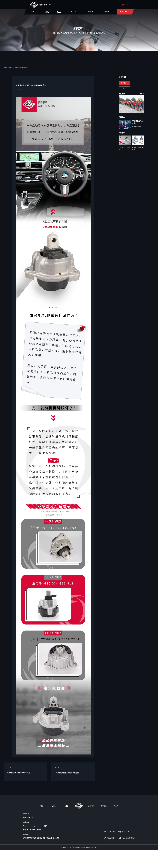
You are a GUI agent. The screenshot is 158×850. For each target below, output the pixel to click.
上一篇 (9, 767)
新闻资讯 (90, 11)
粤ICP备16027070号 (91, 847)
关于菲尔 (73, 11)
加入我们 (107, 11)
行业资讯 (124, 88)
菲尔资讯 (24, 67)
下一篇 (57, 767)
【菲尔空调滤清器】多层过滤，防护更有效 (67, 773)
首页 (32, 11)
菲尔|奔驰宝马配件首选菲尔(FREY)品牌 (18, 773)
